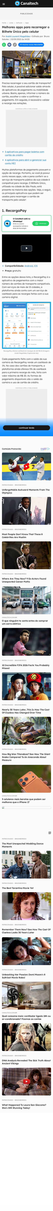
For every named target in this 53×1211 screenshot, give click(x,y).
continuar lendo (26, 428)
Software (19, 23)
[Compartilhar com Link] (15, 45)
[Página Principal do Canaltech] (26, 5)
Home (4, 23)
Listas (11, 23)
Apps (27, 23)
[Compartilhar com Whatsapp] (4, 45)
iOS (36, 265)
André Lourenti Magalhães (18, 36)
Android (29, 265)
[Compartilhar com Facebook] (9, 45)
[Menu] (3, 4)
